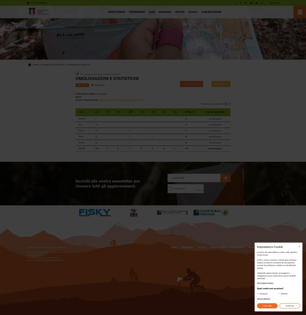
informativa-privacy (265, 283)
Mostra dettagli (263, 298)
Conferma (290, 305)
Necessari (264, 293)
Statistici (284, 293)
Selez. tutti (267, 305)
